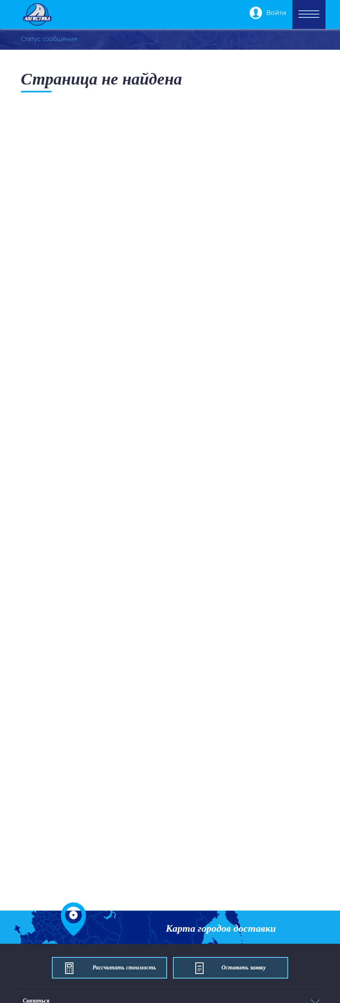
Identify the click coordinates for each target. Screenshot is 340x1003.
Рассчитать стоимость (124, 967)
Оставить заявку (243, 967)
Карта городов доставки (221, 928)
